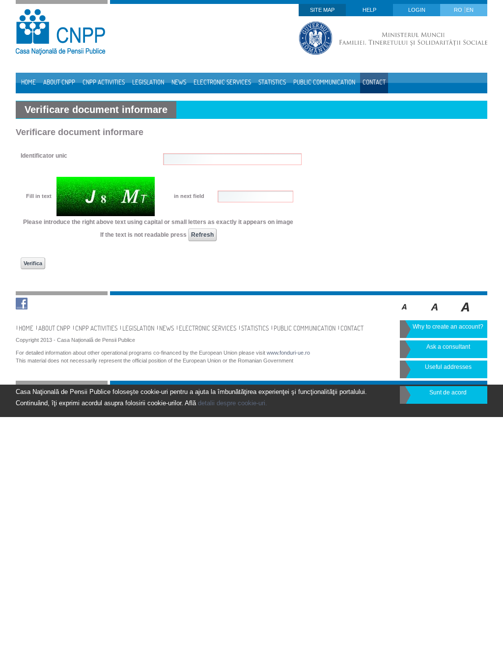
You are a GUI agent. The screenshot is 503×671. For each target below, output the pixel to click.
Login (416, 10)
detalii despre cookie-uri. (232, 403)
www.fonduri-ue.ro (288, 353)
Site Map (322, 10)
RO (459, 10)
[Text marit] (435, 314)
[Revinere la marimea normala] (404, 314)
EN (470, 10)
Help (369, 10)
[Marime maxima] (466, 314)
